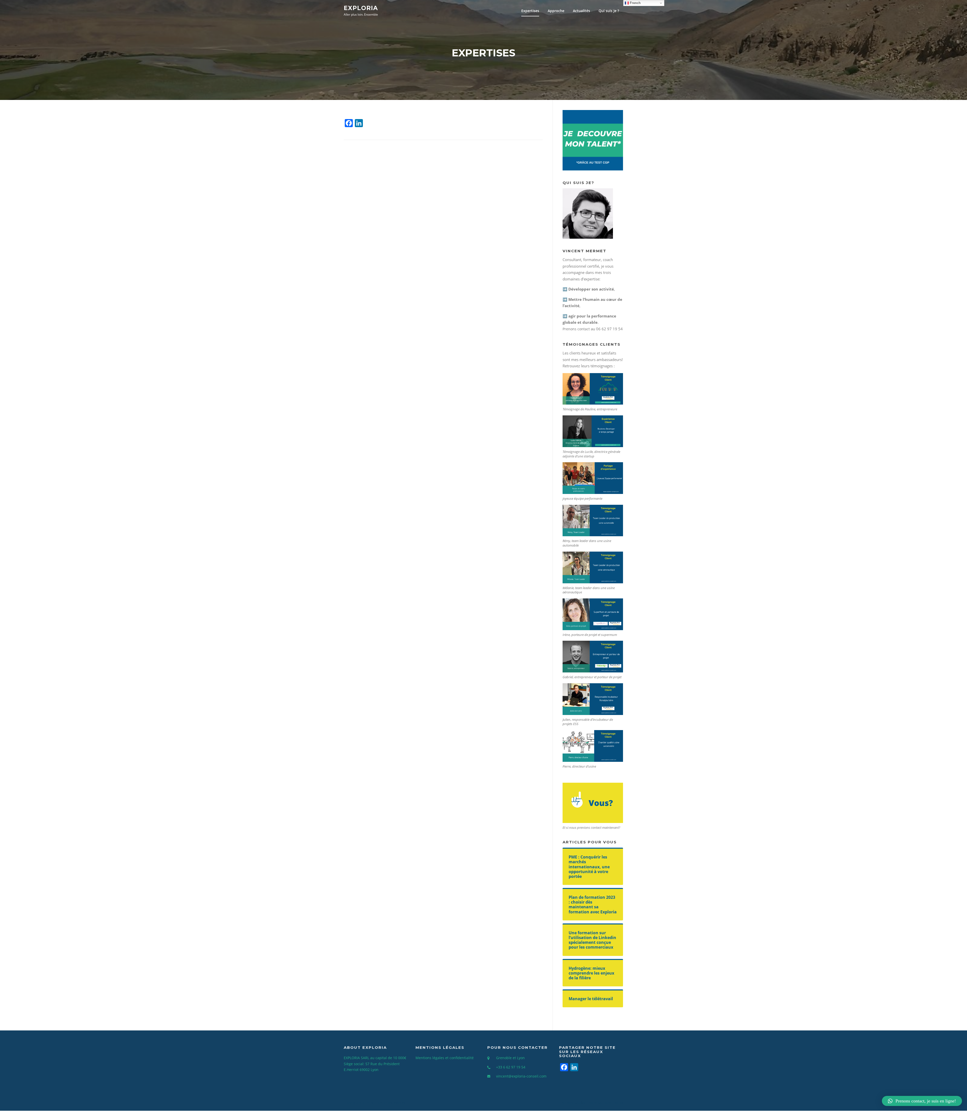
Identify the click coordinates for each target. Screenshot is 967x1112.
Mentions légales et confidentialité (445, 1057)
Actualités (581, 10)
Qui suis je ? (609, 10)
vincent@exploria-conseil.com (521, 1076)
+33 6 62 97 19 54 (510, 1067)
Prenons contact (576, 329)
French (635, 3)
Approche (556, 10)
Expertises (530, 10)
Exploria (361, 7)
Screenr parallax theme (579, 1102)
